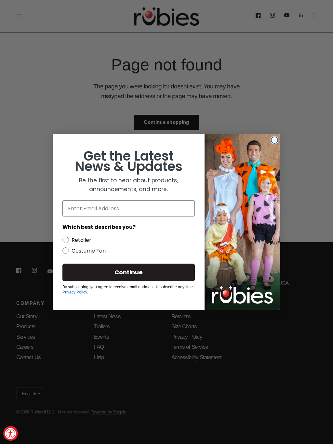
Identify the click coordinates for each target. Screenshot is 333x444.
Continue (128, 272)
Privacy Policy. (75, 292)
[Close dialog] (274, 140)
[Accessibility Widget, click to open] (10, 433)
